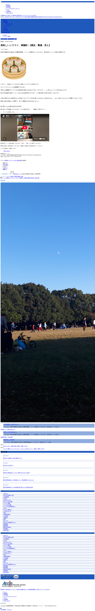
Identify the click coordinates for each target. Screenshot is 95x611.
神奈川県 (37, 178)
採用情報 (8, 7)
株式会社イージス (18, 174)
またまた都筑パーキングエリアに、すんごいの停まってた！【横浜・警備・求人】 (24, 448)
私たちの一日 (9, 23)
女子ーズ (5, 520)
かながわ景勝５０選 (8, 495)
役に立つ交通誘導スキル (9, 522)
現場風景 (5, 528)
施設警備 (5, 525)
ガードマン (12, 178)
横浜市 (32, 178)
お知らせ (5, 493)
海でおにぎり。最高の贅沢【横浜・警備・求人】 (15, 446)
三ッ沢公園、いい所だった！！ (11, 424)
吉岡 (22, 176)
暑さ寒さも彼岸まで (8, 465)
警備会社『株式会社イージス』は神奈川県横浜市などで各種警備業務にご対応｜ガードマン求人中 (25, 589)
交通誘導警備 (17, 176)
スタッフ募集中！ (7, 509)
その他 (5, 498)
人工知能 (5, 516)
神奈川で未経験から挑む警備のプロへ (12, 458)
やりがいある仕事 (7, 501)
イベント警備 (9, 176)
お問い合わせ (9, 12)
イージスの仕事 (7, 504)
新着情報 (5, 524)
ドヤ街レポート (7, 511)
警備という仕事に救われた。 (10, 432)
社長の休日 (6, 530)
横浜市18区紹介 (7, 527)
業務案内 (8, 5)
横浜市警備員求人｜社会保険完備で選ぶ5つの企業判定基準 (18, 487)
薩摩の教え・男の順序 (8, 439)
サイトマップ (6, 31)
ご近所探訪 (6, 496)
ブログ (7, 10)
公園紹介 (5, 517)
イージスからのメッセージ (12, 8)
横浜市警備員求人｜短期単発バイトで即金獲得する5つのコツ (18, 480)
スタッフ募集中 (19, 178)
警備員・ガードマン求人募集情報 (13, 160)
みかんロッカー (7, 500)
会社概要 (8, 11)
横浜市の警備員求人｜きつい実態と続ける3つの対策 (16, 472)
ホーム (7, 4)
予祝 (4, 512)
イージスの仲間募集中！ (9, 506)
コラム (5, 508)
